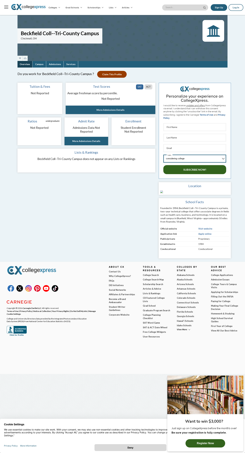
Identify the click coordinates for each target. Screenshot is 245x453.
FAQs (111, 280)
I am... (170, 155)
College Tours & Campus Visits (224, 286)
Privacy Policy (26, 311)
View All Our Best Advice (224, 330)
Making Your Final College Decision (224, 307)
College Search (151, 275)
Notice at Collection (42, 311)
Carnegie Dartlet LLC (32, 308)
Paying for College (220, 301)
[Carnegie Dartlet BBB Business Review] (17, 335)
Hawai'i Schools (185, 321)
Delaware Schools (186, 307)
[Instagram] (28, 291)
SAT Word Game (151, 322)
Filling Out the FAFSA (222, 296)
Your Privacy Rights (60, 311)
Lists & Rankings (151, 293)
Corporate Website (119, 314)
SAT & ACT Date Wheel (155, 327)
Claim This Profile (112, 74)
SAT (140, 86)
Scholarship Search (153, 284)
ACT (148, 86)
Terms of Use (206, 115)
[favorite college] (20, 58)
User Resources (151, 336)
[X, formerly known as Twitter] (20, 291)
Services (71, 64)
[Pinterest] (37, 291)
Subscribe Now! (194, 169)
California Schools (186, 293)
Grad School (149, 305)
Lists (111, 7)
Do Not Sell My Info (78, 311)
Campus (39, 64)
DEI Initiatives (116, 285)
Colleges (52, 7)
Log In (236, 7)
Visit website (205, 228)
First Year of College (221, 326)
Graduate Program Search (156, 310)
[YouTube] (46, 291)
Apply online (205, 234)
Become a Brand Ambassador (117, 301)
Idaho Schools (184, 325)
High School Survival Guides (222, 320)
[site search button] (205, 7)
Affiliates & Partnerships (122, 294)
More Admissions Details (110, 109)
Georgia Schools (185, 316)
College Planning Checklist (152, 317)
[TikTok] (55, 291)
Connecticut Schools (188, 302)
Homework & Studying (222, 313)
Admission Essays (220, 279)
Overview (25, 64)
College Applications (222, 275)
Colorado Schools (186, 298)
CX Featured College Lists (154, 300)
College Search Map (153, 279)
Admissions (55, 64)
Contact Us (115, 271)
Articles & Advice (152, 288)
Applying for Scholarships (224, 292)
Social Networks (117, 290)
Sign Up (219, 7)
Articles (126, 7)
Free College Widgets (154, 332)
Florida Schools (185, 311)
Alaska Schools (184, 279)
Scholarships (94, 7)
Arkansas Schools (186, 288)
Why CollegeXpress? (120, 276)
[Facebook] (11, 291)
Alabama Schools (185, 275)
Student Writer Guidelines (117, 309)
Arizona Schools (185, 284)
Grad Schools (73, 7)
